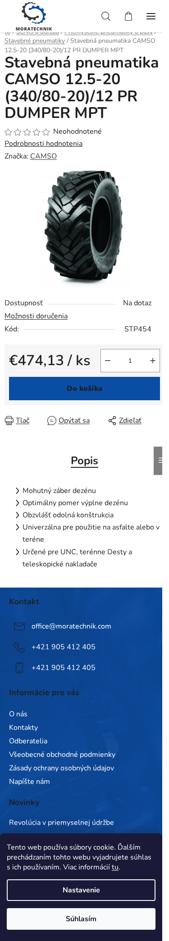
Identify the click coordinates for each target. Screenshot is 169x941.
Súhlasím (81, 919)
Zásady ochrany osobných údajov (61, 768)
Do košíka (84, 389)
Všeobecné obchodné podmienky (62, 755)
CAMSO (43, 156)
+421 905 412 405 (64, 647)
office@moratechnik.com (71, 626)
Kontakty (23, 728)
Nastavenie (81, 890)
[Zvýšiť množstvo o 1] (153, 360)
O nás (18, 714)
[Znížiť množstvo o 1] (107, 360)
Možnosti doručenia (36, 316)
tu (115, 867)
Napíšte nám (29, 782)
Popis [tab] (84, 460)
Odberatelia (28, 741)
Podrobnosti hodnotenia (43, 144)
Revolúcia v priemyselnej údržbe (61, 823)
